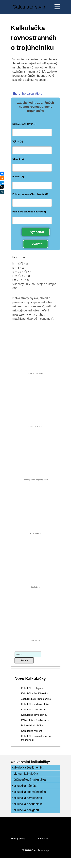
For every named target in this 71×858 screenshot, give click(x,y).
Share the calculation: (27, 93)
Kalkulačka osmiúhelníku (34, 709)
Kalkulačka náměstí (31, 730)
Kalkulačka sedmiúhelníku (35, 704)
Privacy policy (18, 838)
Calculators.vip (28, 7)
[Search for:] (28, 654)
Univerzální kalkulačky (30, 762)
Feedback (42, 838)
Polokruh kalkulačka (32, 725)
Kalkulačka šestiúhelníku (34, 693)
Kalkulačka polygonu (32, 688)
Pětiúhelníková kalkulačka (35, 720)
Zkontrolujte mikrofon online (36, 698)
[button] (36, 232)
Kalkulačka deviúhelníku (34, 714)
